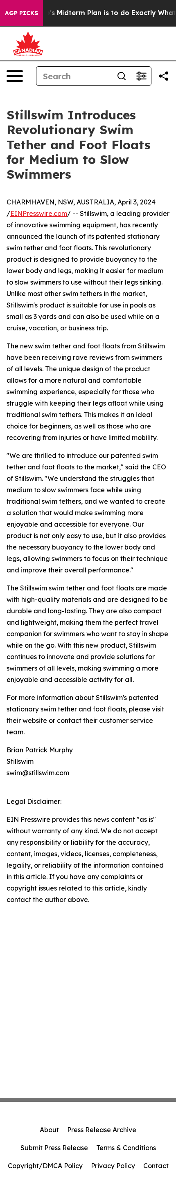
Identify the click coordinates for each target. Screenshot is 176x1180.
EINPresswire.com (38, 213)
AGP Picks (21, 13)
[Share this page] (163, 76)
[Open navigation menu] (15, 76)
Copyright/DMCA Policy (45, 1166)
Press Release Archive (101, 1130)
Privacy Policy (113, 1166)
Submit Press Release (54, 1148)
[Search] (121, 76)
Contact (156, 1166)
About (49, 1130)
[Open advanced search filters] (141, 76)
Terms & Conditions (126, 1148)
